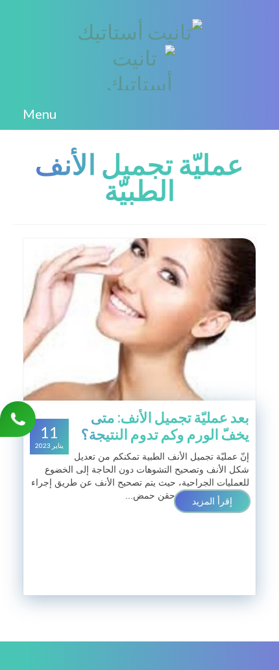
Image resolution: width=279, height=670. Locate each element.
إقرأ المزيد (212, 501)
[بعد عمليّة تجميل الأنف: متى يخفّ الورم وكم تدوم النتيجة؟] (139, 319)
